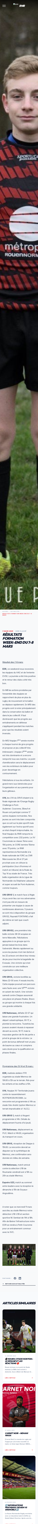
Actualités (15, 611)
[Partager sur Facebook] (15, 1278)
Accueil (5, 611)
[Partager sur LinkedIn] (20, 1278)
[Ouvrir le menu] (4, 6)
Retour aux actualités (13, 1284)
